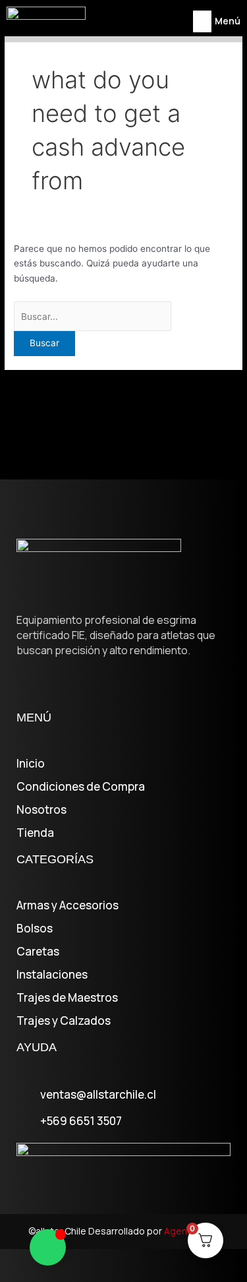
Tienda (35, 832)
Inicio (30, 763)
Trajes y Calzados (63, 1020)
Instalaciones (52, 974)
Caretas (37, 951)
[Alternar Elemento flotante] (48, 1247)
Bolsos (34, 928)
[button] (202, 21)
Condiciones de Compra (80, 786)
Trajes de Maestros (67, 997)
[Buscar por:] (92, 316)
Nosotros (41, 809)
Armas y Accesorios (67, 905)
